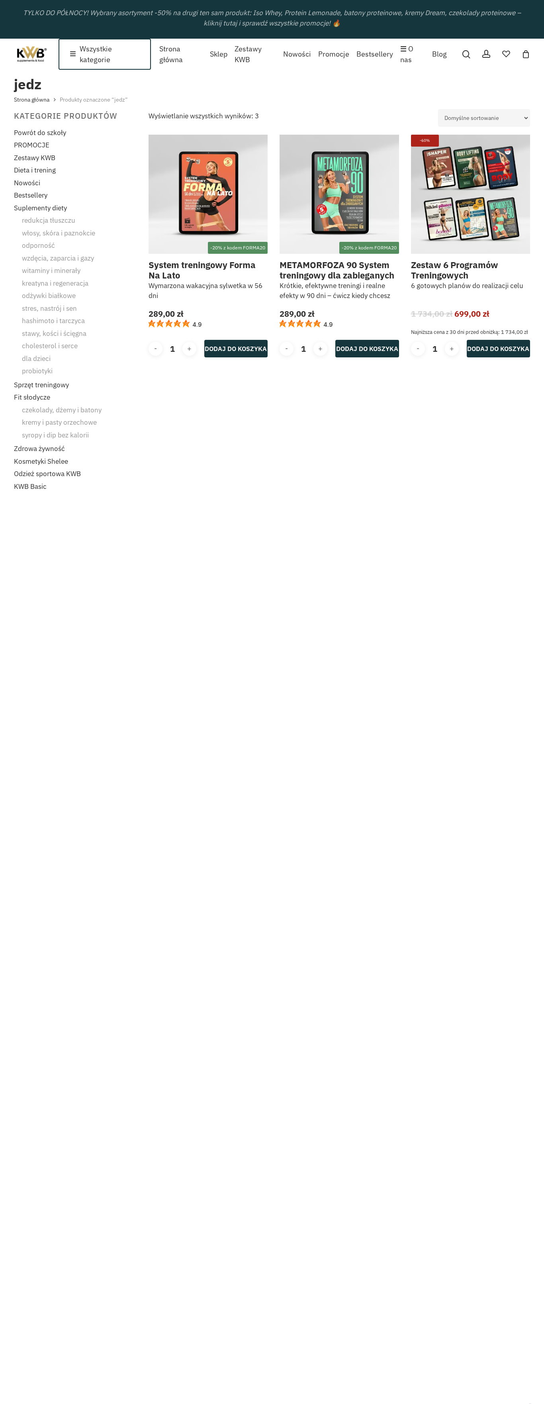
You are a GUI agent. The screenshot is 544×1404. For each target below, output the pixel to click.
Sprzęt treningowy (41, 384)
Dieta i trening (35, 170)
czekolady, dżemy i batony (62, 410)
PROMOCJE (31, 145)
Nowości (27, 182)
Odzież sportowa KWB (47, 473)
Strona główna (31, 99)
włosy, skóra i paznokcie (58, 233)
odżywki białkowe (49, 295)
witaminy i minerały (51, 270)
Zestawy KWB (34, 157)
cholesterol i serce (50, 345)
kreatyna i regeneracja (55, 283)
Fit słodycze (32, 397)
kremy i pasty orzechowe (59, 422)
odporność (38, 245)
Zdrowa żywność (39, 448)
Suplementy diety (40, 208)
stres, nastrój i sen (49, 308)
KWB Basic (30, 486)
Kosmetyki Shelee (41, 461)
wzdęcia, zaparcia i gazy (58, 258)
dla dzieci (36, 358)
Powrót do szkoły (40, 132)
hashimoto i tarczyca (53, 320)
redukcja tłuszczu (48, 220)
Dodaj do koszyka (236, 349)
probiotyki (37, 371)
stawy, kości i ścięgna (54, 333)
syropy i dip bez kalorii (55, 435)
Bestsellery (30, 195)
